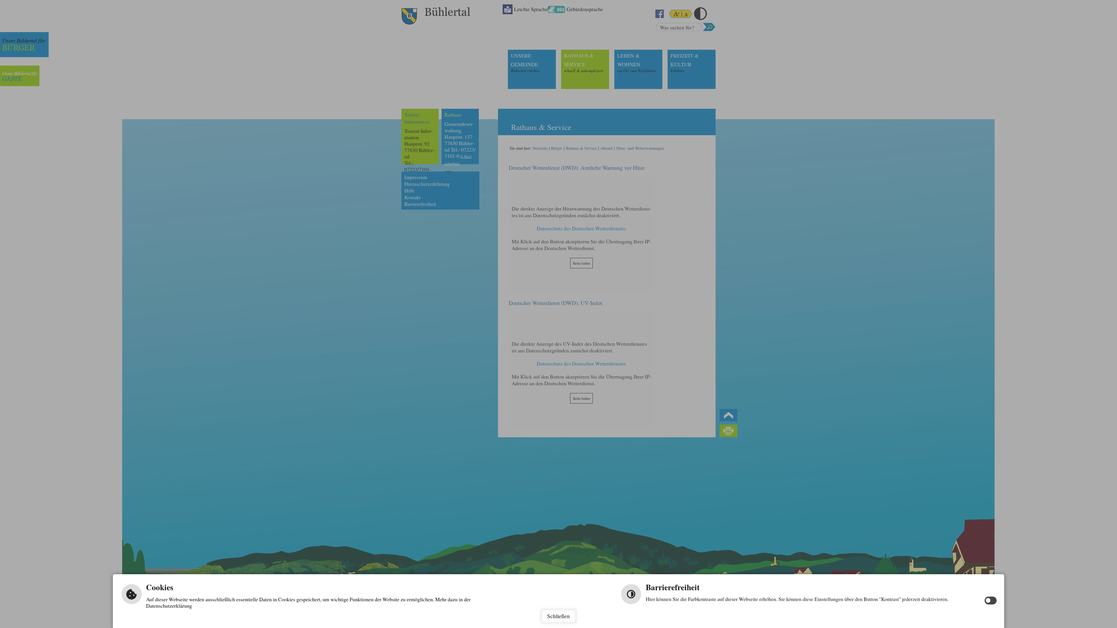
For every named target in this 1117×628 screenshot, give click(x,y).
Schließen (558, 616)
